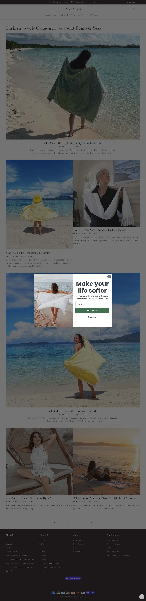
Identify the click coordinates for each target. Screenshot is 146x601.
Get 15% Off (92, 310)
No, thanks (92, 317)
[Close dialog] (109, 276)
